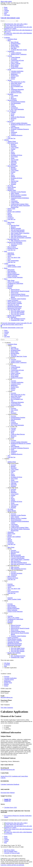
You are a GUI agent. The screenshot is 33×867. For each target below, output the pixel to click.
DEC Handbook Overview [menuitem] (18, 318)
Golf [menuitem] (12, 150)
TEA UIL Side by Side (14, 646)
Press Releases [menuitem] (11, 271)
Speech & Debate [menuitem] (12, 100)
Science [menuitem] (13, 78)
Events (10, 549)
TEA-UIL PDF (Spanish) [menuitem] (17, 314)
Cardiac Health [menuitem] (15, 202)
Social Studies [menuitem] (14, 66)
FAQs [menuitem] (9, 259)
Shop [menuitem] (5, 13)
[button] (1, 326)
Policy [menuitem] (5, 279)
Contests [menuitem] (9, 56)
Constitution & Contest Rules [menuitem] (15, 283)
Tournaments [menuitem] (14, 107)
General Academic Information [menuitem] (19, 123)
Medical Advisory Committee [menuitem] (19, 195)
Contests (10, 364)
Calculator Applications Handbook (10, 784)
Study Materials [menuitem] (15, 127)
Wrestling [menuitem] (13, 164)
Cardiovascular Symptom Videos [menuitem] (19, 204)
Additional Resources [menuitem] (16, 135)
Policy (6, 613)
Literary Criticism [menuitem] (15, 63)
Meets (10, 345)
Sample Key (7, 800)
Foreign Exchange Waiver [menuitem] (18, 631)
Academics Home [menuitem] (12, 39)
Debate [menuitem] (13, 104)
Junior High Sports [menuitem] (12, 166)
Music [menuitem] (5, 221)
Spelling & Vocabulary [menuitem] (17, 68)
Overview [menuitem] (13, 347)
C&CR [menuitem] (9, 256)
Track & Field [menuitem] (14, 159)
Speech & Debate (13, 414)
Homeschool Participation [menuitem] (14, 308)
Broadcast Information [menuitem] (13, 274)
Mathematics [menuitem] (14, 74)
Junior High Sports (13, 487)
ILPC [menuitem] (12, 97)
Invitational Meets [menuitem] (15, 43)
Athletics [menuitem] (6, 140)
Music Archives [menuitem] (11, 246)
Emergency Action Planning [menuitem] (18, 191)
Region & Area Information (15, 570)
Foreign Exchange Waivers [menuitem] (18, 294)
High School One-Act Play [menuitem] (18, 81)
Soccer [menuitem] (12, 152)
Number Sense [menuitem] (15, 75)
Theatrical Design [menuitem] (15, 85)
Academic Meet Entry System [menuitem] (19, 49)
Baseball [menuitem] (13, 144)
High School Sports (13, 463)
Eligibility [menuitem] (10, 286)
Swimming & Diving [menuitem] (16, 155)
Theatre (10, 391)
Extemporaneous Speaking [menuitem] (18, 101)
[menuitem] (16, 24)
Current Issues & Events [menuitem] (17, 60)
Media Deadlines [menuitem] (11, 272)
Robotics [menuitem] (13, 77)
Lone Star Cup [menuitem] (11, 138)
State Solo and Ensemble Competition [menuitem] (21, 237)
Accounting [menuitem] (14, 59)
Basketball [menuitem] (13, 146)
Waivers (10, 623)
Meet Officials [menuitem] (14, 42)
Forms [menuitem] (12, 120)
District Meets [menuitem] (14, 45)
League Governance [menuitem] (12, 300)
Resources (11, 439)
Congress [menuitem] (13, 106)
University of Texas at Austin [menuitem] (12, 853)
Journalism (11, 406)
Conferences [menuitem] (10, 51)
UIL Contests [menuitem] (14, 95)
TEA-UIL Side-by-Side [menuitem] (13, 309)
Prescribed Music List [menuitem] (13, 239)
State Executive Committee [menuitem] (14, 303)
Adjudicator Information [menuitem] (17, 89)
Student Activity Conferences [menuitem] (18, 54)
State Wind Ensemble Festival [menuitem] (19, 236)
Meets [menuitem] (9, 40)
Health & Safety (12, 512)
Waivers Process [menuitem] (15, 289)
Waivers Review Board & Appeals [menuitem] (20, 291)
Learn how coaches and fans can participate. (12, 865)
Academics (7, 664)
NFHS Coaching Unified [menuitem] (14, 266)
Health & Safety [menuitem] (11, 190)
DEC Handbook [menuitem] (11, 317)
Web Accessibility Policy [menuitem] (10, 851)
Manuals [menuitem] (9, 214)
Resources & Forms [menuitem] (16, 92)
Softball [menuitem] (13, 153)
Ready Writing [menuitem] (15, 65)
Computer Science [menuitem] (16, 72)
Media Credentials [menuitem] (12, 276)
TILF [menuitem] (8, 136)
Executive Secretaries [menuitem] (16, 243)
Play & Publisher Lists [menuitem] (17, 86)
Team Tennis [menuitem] (14, 156)
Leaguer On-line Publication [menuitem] (15, 277)
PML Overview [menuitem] (15, 567)
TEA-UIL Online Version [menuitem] (18, 311)
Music (6, 546)
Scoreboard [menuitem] (10, 217)
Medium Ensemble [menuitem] (16, 228)
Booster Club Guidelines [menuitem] (14, 211)
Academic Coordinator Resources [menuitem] (20, 129)
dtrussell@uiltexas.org (7, 697)
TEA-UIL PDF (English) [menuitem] (17, 312)
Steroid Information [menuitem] (16, 196)
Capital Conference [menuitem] (16, 52)
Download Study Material (8, 792)
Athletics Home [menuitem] (11, 141)
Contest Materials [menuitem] (15, 57)
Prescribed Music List (14, 565)
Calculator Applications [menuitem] (17, 71)
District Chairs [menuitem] (11, 208)
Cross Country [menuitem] (15, 147)
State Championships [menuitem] (13, 260)
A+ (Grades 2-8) (12, 426)
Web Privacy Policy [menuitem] (9, 850)
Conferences (11, 358)
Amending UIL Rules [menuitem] (13, 305)
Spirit (6, 581)
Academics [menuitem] (7, 37)
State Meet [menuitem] (13, 48)
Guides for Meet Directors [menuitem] (18, 117)
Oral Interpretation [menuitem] (16, 103)
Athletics (7, 458)
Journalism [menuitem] (10, 94)
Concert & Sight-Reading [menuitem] (17, 231)
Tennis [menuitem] (12, 158)
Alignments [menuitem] (14, 132)
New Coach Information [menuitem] (17, 109)
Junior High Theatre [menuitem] (16, 83)
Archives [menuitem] (13, 133)
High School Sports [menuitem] (12, 143)
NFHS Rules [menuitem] (10, 254)
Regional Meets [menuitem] (15, 46)
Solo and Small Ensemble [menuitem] (18, 230)
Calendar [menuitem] (6, 10)
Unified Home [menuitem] (11, 265)
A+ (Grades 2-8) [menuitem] (11, 111)
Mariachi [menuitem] (13, 227)
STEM (10, 379)
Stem (5, 666)
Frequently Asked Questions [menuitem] (18, 298)
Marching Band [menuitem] (15, 225)
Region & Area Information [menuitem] (14, 242)
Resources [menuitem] (13, 98)
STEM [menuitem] (9, 69)
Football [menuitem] (13, 149)
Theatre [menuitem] (9, 80)
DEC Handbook (12, 654)
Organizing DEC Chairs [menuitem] (17, 320)
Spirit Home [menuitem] (10, 253)
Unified (7, 594)
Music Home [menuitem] (10, 222)
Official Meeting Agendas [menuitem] (14, 301)
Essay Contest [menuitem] (14, 62)
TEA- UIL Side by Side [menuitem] (13, 257)
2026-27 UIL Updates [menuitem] (13, 282)
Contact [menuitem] (6, 12)
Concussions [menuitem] (14, 201)
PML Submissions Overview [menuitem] (18, 240)
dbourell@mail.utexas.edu (8, 769)
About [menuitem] (5, 9)
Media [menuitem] (5, 268)
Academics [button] (8, 342)
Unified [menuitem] (6, 263)
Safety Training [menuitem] (15, 193)
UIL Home (7, 663)
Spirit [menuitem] (5, 251)
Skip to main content (6, 1)
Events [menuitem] (12, 114)
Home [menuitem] (5, 7)
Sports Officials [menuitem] (11, 187)
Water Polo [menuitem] (14, 162)
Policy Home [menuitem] (10, 280)
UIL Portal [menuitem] (7, 15)
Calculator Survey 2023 (10, 807)
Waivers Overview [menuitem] (16, 625)
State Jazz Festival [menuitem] (16, 234)
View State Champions (7, 707)
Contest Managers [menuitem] (15, 91)
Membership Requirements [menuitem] (14, 306)
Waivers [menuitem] (9, 210)
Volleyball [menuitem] (13, 161)
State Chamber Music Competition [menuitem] (20, 233)
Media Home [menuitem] (10, 269)
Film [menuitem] (12, 88)
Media (6, 601)
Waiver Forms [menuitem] (14, 292)
